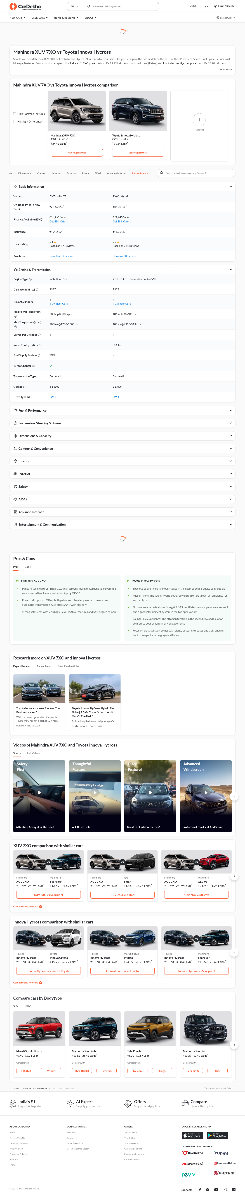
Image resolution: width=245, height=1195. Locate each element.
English (193, 5)
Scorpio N (56, 881)
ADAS (98, 173)
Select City (226, 17)
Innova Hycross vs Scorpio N (196, 971)
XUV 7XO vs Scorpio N (48, 894)
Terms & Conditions (19, 1143)
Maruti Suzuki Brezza (29, 1051)
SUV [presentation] (15, 1006)
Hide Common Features (31, 113)
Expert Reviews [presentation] (21, 666)
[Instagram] (225, 1190)
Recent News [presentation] (44, 666)
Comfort (42, 173)
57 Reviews (68, 245)
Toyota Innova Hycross (126, 135)
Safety (85, 173)
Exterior (71, 173)
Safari (127, 881)
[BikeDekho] (192, 1152)
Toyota (53, 953)
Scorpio (107, 1070)
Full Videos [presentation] (33, 753)
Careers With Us (17, 1138)
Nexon (137, 1070)
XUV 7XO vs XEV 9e (196, 894)
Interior (56, 173)
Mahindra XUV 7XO (63, 135)
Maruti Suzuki (131, 953)
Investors (14, 1159)
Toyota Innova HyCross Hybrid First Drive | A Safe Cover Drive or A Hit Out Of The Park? (94, 712)
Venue (51, 1070)
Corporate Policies (18, 1154)
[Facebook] (200, 1190)
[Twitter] (207, 1190)
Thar (218, 1070)
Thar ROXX (81, 1070)
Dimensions (24, 173)
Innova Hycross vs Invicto (122, 971)
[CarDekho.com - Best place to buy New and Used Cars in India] (25, 6)
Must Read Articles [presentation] (68, 666)
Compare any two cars (25, 906)
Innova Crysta (59, 957)
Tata (126, 877)
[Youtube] (216, 1190)
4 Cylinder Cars (59, 303)
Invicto (128, 957)
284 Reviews (131, 245)
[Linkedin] (233, 1190)
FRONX (26, 1070)
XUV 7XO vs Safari (122, 894)
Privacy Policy (16, 1148)
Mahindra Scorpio (194, 1051)
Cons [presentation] (28, 566)
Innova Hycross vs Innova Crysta (48, 971)
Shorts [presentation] (17, 753)
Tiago (162, 1070)
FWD (53, 397)
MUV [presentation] (28, 1006)
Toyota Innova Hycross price (179, 63)
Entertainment (140, 173)
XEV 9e (202, 881)
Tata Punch (134, 1051)
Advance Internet (116, 173)
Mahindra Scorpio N (84, 1051)
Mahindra (55, 877)
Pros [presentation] (15, 566)
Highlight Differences (30, 121)
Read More (226, 69)
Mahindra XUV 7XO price (80, 63)
